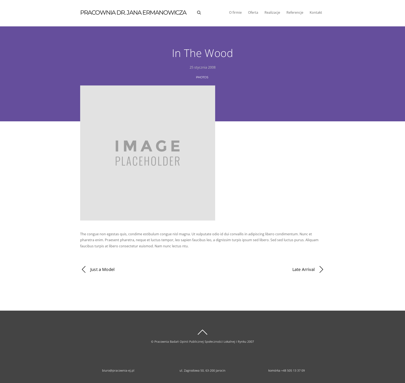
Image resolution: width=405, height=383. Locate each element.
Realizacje (272, 12)
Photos (202, 77)
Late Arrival (303, 269)
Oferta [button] (253, 12)
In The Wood (202, 53)
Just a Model (102, 269)
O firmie (235, 12)
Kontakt (316, 12)
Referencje (294, 12)
